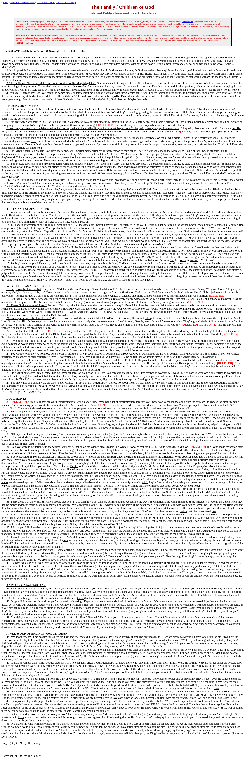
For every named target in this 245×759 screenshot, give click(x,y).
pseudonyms (187, 21)
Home (5, 2)
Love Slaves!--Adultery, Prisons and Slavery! (56, 2)
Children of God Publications (22, 2)
